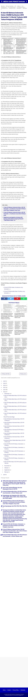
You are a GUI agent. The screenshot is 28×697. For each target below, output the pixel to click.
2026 (4, 381)
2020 (4, 389)
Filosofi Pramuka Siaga (9, 416)
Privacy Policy (16, 690)
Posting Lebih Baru (6, 373)
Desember (7, 393)
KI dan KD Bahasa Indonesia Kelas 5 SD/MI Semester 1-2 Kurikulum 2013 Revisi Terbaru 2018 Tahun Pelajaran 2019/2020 (15, 209)
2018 (4, 474)
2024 (4, 385)
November (7, 465)
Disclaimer (23, 690)
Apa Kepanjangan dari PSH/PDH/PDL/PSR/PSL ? (15, 506)
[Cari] (26, 1)
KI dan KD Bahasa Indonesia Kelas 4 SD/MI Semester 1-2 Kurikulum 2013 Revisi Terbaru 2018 (15, 214)
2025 (4, 383)
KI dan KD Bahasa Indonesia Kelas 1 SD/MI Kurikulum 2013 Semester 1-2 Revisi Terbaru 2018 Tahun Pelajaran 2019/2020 (20, 367)
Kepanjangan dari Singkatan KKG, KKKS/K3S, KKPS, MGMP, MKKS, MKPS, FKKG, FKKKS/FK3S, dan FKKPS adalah (15, 497)
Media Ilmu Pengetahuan (14, 1)
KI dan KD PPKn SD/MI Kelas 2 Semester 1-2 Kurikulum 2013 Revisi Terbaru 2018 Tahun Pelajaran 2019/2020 (7, 366)
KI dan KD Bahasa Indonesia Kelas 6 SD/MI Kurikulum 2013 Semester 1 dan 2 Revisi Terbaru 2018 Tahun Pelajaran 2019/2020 (7, 316)
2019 (4, 391)
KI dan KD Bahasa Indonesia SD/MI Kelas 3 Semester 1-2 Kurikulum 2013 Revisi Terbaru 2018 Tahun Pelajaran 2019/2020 (7, 350)
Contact (9, 690)
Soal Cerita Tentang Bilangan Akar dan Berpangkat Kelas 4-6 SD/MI (12, 488)
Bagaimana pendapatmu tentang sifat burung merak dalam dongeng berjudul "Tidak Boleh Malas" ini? (13, 219)
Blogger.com (20, 695)
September (7, 470)
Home (4, 690)
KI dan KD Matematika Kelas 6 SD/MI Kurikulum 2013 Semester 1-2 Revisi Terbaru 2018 (15, 535)
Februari (6, 472)
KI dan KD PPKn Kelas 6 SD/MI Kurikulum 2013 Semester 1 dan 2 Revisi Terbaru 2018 (20, 315)
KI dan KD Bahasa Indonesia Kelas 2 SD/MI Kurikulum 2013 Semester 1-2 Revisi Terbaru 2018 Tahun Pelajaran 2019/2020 (7, 333)
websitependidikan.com (9, 695)
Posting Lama (23, 373)
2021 (4, 387)
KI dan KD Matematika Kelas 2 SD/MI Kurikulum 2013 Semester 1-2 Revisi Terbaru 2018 (15, 492)
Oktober (6, 467)
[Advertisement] (14, 596)
